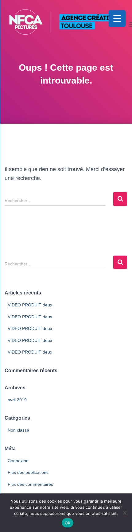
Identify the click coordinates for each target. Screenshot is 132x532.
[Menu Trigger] (117, 18)
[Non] (124, 513)
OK (68, 522)
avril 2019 (17, 399)
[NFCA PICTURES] (66, 24)
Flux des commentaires (30, 484)
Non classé (18, 430)
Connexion (18, 460)
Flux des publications (28, 472)
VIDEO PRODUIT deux (30, 304)
